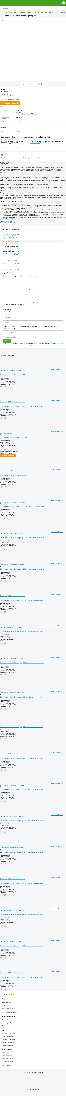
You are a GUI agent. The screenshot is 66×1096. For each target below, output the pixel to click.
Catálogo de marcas (7, 1045)
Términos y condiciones (8, 1033)
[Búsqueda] (63, 8)
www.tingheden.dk (8, 272)
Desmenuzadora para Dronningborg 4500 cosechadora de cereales (21, 852)
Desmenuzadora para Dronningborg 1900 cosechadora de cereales (21, 727)
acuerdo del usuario (57, 343)
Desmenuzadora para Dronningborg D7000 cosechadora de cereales (22, 506)
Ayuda (4, 1005)
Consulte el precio (9, 95)
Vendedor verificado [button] (10, 235)
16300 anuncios (12, 237)
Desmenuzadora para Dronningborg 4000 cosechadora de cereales (21, 883)
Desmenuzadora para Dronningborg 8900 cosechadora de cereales (21, 631)
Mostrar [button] (16, 253)
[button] (63, 3)
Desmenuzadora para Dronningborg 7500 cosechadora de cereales (21, 375)
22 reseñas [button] (17, 241)
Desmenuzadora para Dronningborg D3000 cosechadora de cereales (22, 569)
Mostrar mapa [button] (33, 290)
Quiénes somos (6, 1002)
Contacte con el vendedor (10, 103)
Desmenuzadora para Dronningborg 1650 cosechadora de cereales (21, 600)
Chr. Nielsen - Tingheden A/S (11, 234)
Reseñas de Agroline (8, 1042)
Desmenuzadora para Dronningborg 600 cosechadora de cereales (21, 697)
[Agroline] (7, 12)
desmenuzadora (20, 107)
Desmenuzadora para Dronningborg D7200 (13, 437)
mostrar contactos (35, 143)
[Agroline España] (11, 3)
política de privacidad (40, 343)
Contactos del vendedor (8, 1008)
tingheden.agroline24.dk (9, 243)
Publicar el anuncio (8, 455)
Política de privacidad (8, 1036)
